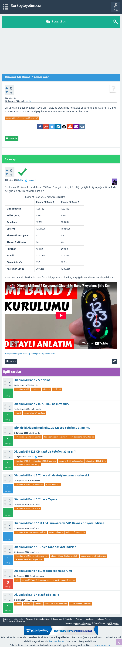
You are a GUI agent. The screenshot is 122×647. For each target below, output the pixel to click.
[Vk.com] (82, 126)
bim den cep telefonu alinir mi (82, 437)
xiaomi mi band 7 (12, 118)
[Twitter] (52, 126)
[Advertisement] (61, 51)
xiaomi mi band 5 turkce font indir (64, 556)
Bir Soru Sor (56, 21)
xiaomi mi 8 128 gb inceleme (45, 461)
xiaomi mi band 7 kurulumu (34, 413)
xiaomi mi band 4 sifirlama (80, 604)
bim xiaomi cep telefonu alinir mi (28, 437)
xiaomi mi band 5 (52, 484)
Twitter (79, 619)
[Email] (76, 126)
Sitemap (29, 619)
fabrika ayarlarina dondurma (56, 604)
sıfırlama (46, 389)
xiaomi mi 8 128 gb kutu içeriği (28, 464)
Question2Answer (83, 623)
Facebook (89, 619)
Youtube (68, 619)
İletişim (6, 619)
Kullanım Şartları (104, 619)
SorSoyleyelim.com (27, 5)
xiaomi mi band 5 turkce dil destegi (29, 484)
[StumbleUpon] (70, 126)
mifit (17, 580)
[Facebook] (40, 126)
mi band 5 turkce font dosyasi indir (29, 560)
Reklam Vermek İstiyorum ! (14, 621)
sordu (28, 101)
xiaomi (18, 413)
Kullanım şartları (102, 645)
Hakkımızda (18, 619)
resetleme (36, 389)
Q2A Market (113, 623)
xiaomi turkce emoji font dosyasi (93, 556)
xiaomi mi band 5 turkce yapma (28, 508)
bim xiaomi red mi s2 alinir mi (55, 437)
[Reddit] (64, 126)
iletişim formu (57, 641)
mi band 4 (28, 604)
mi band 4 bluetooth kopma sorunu (35, 580)
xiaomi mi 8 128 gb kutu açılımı (71, 461)
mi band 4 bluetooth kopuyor (64, 580)
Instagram (57, 619)
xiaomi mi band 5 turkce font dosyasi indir (32, 556)
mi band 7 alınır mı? (30, 118)
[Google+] (46, 126)
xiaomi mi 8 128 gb (23, 461)
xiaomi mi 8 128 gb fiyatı (96, 461)
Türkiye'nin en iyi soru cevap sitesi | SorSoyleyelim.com (30, 353)
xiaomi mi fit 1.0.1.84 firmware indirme (31, 532)
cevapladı (32, 180)
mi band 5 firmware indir (75, 532)
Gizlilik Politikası (43, 619)
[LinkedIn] (58, 126)
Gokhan (30, 457)
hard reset (57, 389)
